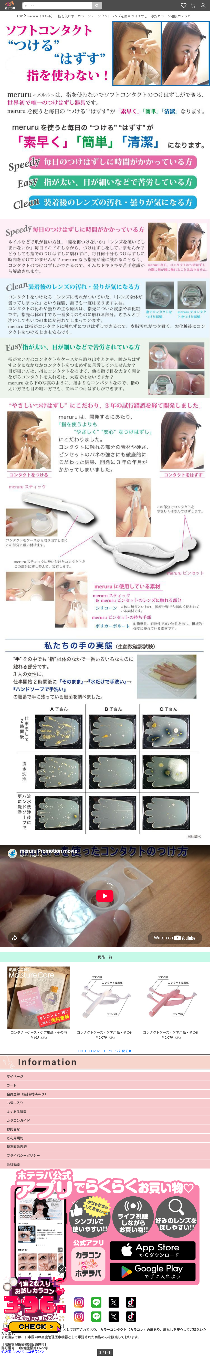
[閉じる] (61, 1269)
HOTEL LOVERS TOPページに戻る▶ (105, 1050)
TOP (20, 16)
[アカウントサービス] (203, 5)
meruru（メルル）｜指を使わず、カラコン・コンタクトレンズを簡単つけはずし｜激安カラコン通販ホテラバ (109, 16)
